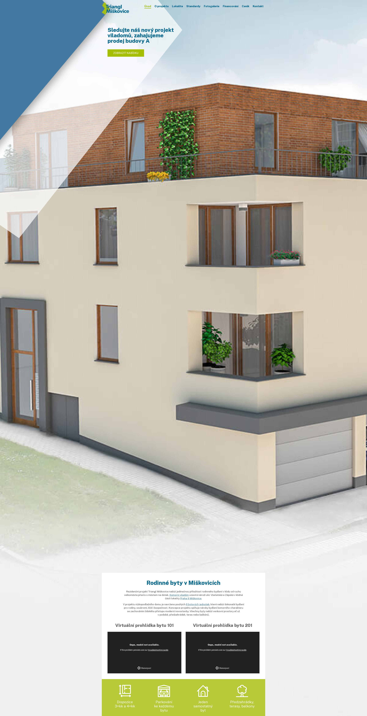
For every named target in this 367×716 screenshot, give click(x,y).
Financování (230, 6)
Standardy (193, 6)
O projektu (162, 6)
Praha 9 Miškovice (190, 598)
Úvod (147, 6)
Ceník (245, 6)
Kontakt (258, 6)
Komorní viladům (179, 595)
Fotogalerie (211, 6)
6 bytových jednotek (197, 604)
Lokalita (177, 6)
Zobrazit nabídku (125, 53)
